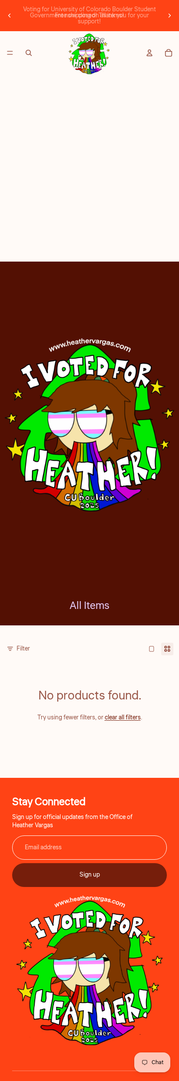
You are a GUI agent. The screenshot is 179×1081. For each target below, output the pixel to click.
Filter (23, 648)
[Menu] (10, 53)
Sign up (90, 875)
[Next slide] (169, 15)
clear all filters (123, 717)
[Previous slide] (9, 15)
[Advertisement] (89, 168)
